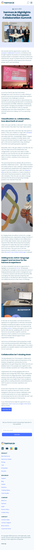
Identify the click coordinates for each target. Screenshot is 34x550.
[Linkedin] (2, 448)
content (9, 328)
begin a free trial (24, 404)
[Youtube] (7, 448)
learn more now (13, 404)
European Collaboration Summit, (10, 53)
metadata (29, 132)
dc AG (18, 268)
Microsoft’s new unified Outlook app (15, 252)
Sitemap (3, 544)
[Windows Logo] (11, 448)
